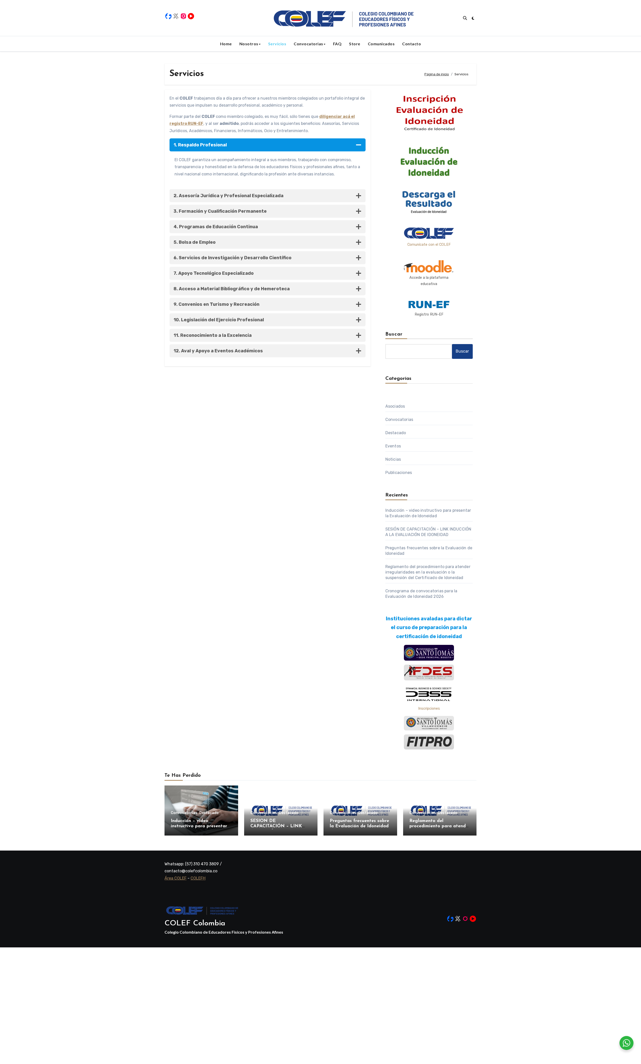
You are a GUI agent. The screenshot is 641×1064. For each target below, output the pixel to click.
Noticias (393, 459)
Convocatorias (308, 43)
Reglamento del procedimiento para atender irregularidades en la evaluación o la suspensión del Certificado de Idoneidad (427, 572)
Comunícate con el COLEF (429, 244)
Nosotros (248, 43)
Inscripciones (429, 708)
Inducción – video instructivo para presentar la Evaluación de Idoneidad (200, 826)
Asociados (395, 406)
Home (226, 43)
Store (354, 43)
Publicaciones (398, 472)
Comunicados (381, 43)
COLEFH (198, 878)
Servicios (277, 43)
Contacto (411, 43)
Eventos (393, 446)
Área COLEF (176, 878)
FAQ (337, 43)
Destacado (395, 432)
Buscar (394, 334)
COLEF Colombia (195, 923)
